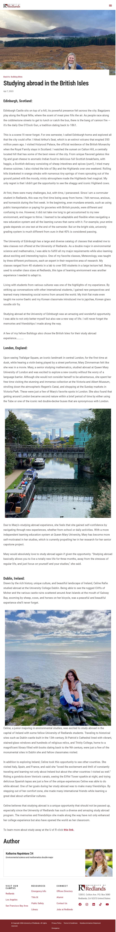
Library (34, 909)
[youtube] (107, 904)
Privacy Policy (56, 923)
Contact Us (62, 903)
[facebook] (80, 904)
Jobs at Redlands (65, 909)
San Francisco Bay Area (17, 906)
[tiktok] (100, 904)
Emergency (55, 928)
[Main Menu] (110, 5)
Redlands (10, 893)
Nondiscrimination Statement (90, 923)
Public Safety (37, 903)
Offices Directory (65, 891)
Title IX (34, 897)
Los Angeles (11, 899)
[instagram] (87, 904)
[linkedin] (93, 904)
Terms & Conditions (71, 923)
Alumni (60, 897)
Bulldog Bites (13, 77)
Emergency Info (38, 891)
